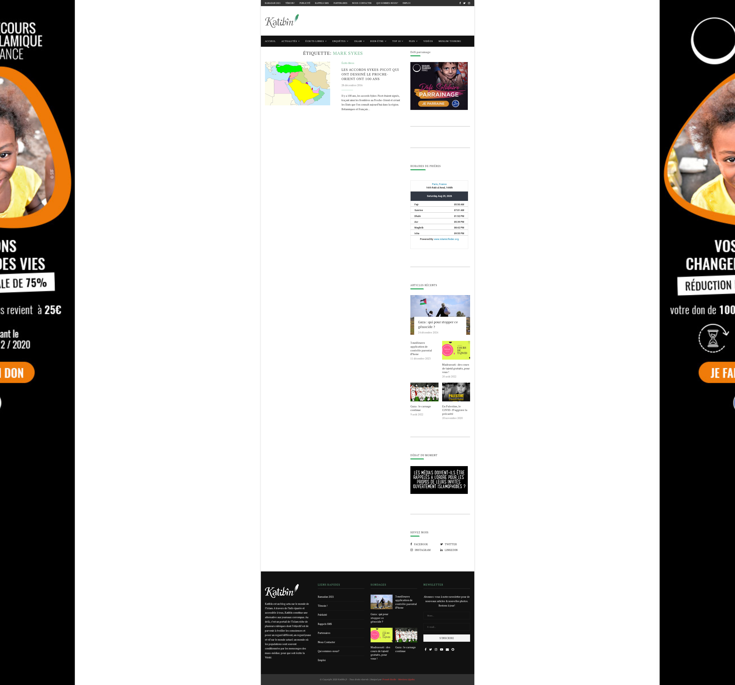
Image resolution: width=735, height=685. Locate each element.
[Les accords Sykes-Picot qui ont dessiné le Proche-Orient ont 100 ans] (297, 83)
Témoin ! (290, 3)
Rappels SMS (322, 3)
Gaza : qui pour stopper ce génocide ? (438, 324)
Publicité (305, 3)
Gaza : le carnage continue (420, 408)
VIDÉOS (428, 41)
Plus (412, 41)
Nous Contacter (362, 3)
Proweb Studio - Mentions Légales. (398, 679)
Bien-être (377, 41)
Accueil (270, 41)
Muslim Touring (450, 41)
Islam (358, 41)
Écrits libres (314, 41)
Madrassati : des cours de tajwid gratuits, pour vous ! (456, 368)
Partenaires (340, 3)
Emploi (406, 3)
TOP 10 (396, 41)
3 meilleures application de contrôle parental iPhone (421, 348)
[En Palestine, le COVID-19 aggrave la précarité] (456, 392)
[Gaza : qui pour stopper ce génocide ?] (440, 315)
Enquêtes (339, 41)
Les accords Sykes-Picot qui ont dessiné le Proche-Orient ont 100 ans (370, 74)
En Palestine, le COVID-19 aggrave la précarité (454, 410)
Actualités (289, 41)
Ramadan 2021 (273, 3)
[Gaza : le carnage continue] (424, 392)
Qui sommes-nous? (387, 3)
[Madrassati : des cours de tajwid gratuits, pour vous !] (456, 350)
